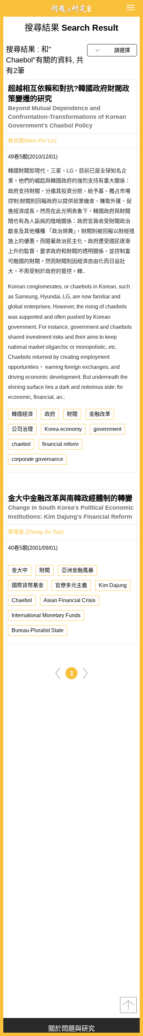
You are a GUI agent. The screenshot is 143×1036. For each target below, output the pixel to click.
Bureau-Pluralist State (38, 630)
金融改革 (99, 414)
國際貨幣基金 (28, 585)
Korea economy (63, 429)
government (107, 429)
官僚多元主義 (71, 585)
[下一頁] (85, 673)
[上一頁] (58, 673)
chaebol (21, 444)
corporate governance (37, 459)
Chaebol (22, 600)
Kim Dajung (113, 585)
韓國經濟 (22, 414)
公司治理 (22, 429)
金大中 (20, 570)
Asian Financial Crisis (69, 600)
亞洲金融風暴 (77, 570)
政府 (50, 414)
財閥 (72, 414)
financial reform (60, 444)
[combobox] (112, 50)
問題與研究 (71, 8)
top (128, 1005)
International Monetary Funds (46, 615)
